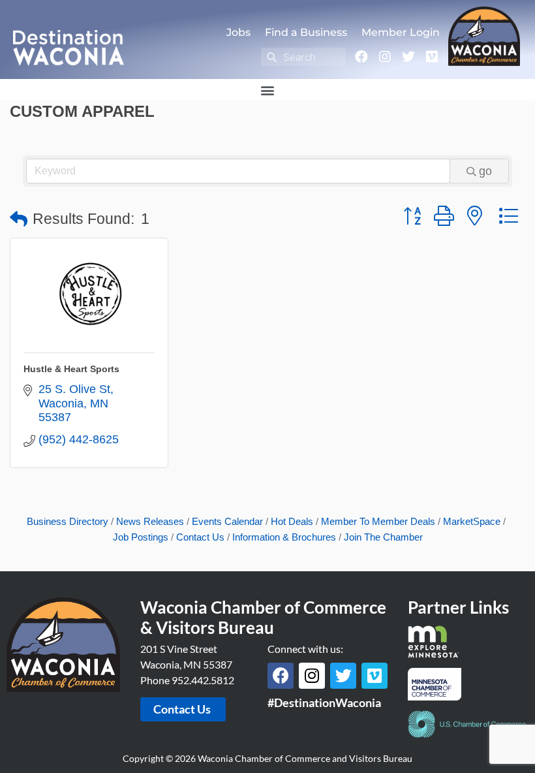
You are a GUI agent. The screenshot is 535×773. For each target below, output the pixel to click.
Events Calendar (227, 521)
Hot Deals (292, 521)
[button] (268, 90)
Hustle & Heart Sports (71, 369)
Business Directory (67, 521)
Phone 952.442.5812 (187, 680)
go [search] (485, 171)
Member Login (400, 32)
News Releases (150, 521)
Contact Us (200, 537)
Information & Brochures (284, 537)
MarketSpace (471, 521)
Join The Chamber (383, 537)
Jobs (238, 32)
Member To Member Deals (378, 521)
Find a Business (306, 32)
